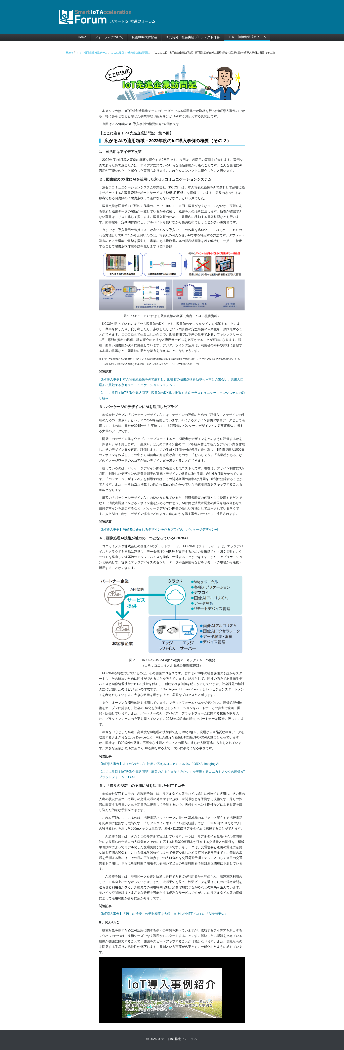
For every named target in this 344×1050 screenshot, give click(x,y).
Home (82, 37)
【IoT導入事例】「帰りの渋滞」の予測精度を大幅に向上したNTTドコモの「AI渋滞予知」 (163, 913)
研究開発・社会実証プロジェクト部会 (193, 37)
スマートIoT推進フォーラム (177, 1039)
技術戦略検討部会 (144, 37)
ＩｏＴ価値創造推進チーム (247, 37)
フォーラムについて (109, 37)
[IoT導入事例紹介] (172, 993)
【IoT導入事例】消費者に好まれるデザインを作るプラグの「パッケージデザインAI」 (160, 529)
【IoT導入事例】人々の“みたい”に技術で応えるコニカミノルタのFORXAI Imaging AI (159, 764)
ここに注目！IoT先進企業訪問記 (130, 52)
